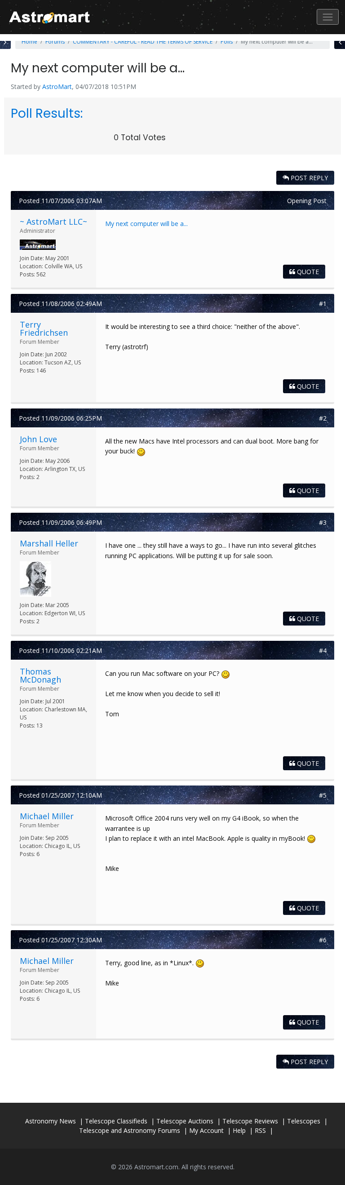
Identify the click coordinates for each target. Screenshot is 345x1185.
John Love (38, 439)
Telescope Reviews (250, 1121)
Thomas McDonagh (40, 675)
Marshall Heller (49, 543)
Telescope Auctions (184, 1121)
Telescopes (303, 1121)
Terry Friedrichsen (44, 328)
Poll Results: (47, 113)
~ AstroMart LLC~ (53, 221)
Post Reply (308, 177)
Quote (307, 271)
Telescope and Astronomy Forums (129, 1130)
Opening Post (307, 200)
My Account (206, 1130)
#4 (323, 650)
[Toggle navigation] (328, 17)
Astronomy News (50, 1121)
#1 (323, 303)
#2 (323, 418)
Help (239, 1130)
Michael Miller (47, 816)
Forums (55, 41)
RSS (260, 1130)
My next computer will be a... (146, 223)
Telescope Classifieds (116, 1121)
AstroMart (57, 86)
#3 (323, 522)
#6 (323, 940)
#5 (323, 795)
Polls (227, 41)
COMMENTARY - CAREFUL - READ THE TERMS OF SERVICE (142, 41)
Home (29, 41)
